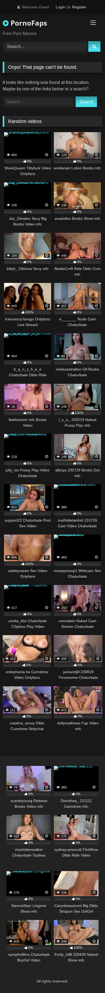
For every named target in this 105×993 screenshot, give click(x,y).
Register (79, 7)
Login (60, 7)
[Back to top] (88, 977)
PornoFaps (28, 23)
